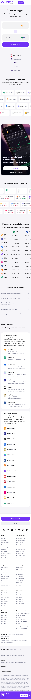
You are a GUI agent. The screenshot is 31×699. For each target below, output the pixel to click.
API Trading (4, 551)
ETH (8, 433)
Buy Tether (11, 357)
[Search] (26, 3)
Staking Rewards (5, 553)
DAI (8, 498)
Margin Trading (5, 542)
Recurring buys (5, 555)
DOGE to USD (15, 251)
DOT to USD (15, 262)
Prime (5, 668)
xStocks (12, 662)
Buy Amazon (19, 599)
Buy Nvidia (19, 592)
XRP (8, 439)
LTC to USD (15, 266)
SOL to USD (15, 258)
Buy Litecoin (11, 402)
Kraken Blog (19, 542)
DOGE (9, 450)
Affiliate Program (20, 549)
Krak (2, 668)
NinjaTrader (14, 655)
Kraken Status (20, 553)
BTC (8, 428)
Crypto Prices (5, 565)
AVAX (9, 476)
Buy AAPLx (4, 619)
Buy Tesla (18, 595)
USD (13, 428)
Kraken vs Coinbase (21, 628)
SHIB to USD (15, 270)
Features (4, 535)
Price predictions (5, 585)
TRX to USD (19, 583)
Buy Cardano (12, 365)
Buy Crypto (4, 538)
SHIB (8, 466)
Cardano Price (5, 576)
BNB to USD (19, 574)
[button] (29, 696)
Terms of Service (5, 640)
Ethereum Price (5, 570)
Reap (25, 662)
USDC (9, 487)
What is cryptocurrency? (23, 613)
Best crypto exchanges (22, 626)
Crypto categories (6, 583)
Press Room (19, 547)
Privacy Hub (4, 634)
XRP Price (3, 574)
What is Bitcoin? (20, 619)
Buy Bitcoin (11, 350)
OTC (9, 668)
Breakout (20, 655)
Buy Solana (11, 372)
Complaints (19, 558)
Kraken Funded (5, 560)
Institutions (4, 549)
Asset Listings (20, 551)
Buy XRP (10, 387)
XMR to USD (15, 274)
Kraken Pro (8, 655)
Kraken (3, 655)
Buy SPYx (3, 621)
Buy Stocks (20, 590)
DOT (8, 492)
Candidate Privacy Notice (7, 642)
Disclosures (24, 640)
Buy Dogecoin (12, 395)
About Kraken (20, 535)
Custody (13, 668)
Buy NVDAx (4, 615)
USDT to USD (16, 278)
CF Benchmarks (19, 662)
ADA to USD (15, 247)
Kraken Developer (21, 545)
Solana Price (4, 578)
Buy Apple (19, 597)
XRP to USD (15, 243)
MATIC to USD (15, 255)
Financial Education (22, 611)
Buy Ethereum (12, 380)
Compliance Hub (5, 638)
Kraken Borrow (5, 558)
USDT (9, 503)
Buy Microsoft (20, 603)
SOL (8, 455)
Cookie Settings (19, 634)
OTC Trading (4, 547)
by (5, 650)
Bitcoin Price (4, 567)
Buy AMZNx (4, 624)
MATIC (9, 471)
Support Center (20, 555)
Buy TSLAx (4, 617)
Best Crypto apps (21, 624)
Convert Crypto (21, 565)
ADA (8, 444)
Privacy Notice (11, 634)
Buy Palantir (19, 601)
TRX (8, 482)
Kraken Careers (20, 540)
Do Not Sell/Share (5, 636)
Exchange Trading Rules (15, 640)
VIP (24, 655)
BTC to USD (15, 235)
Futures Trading (5, 545)
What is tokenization (21, 621)
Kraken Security (20, 538)
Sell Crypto (4, 540)
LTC (8, 460)
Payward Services (5, 662)
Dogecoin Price (5, 572)
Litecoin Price (4, 580)
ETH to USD (15, 239)
